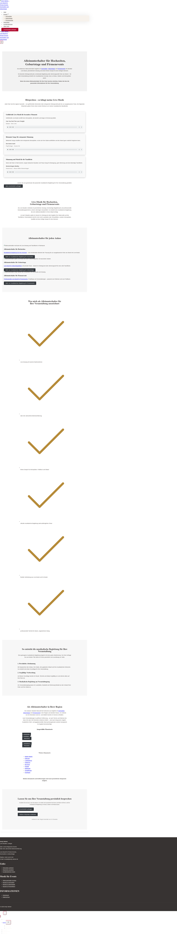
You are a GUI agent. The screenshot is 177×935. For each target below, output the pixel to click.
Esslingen (27, 772)
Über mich (6, 26)
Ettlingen (27, 758)
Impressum (6, 895)
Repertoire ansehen (8, 870)
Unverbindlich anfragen (9, 29)
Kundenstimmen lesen (9, 872)
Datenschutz (6, 897)
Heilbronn (27, 762)
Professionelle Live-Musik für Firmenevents (16, 279)
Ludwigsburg (28, 760)
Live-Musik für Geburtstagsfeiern (13, 266)
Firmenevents (9, 20)
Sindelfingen (28, 770)
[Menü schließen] (0, 916)
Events (4, 922)
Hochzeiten (9, 16)
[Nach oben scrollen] (1, 913)
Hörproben (6, 22)
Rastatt (27, 766)
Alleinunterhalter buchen (9, 880)
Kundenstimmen (8, 24)
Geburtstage (9, 18)
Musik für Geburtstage (9, 884)
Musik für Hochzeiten (8, 882)
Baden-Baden (28, 756)
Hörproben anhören (8, 868)
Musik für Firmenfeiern (9, 886)
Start (5, 12)
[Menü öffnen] (1, 42)
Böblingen (27, 768)
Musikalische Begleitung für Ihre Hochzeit (15, 252)
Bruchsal (27, 764)
